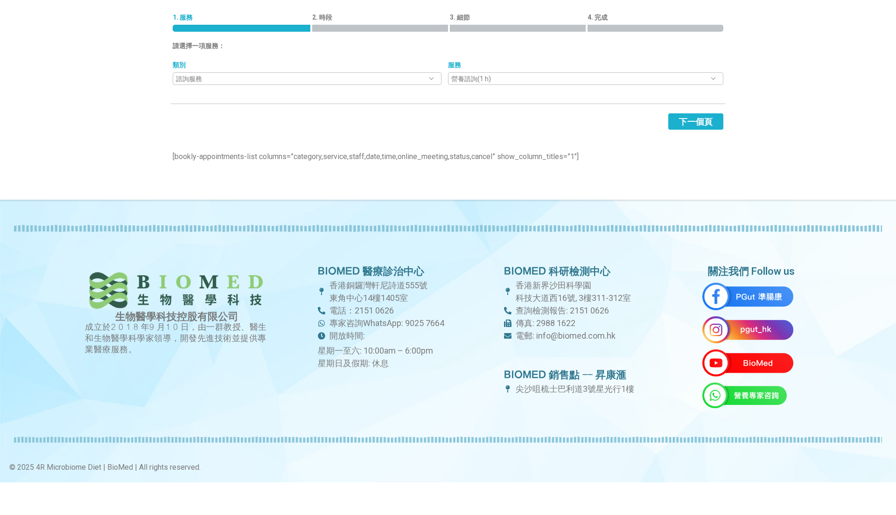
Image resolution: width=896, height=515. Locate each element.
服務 (454, 65)
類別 (179, 65)
